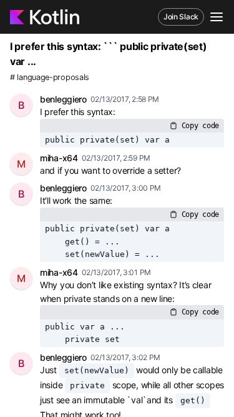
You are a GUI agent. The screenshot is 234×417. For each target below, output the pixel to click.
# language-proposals (49, 77)
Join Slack (180, 16)
